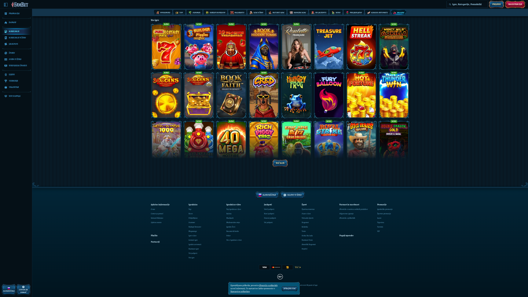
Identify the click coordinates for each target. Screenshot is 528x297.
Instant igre (193, 240)
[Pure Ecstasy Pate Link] (166, 47)
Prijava (496, 4)
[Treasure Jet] (329, 47)
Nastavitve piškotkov (240, 291)
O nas (153, 209)
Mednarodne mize (233, 222)
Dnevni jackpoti (270, 218)
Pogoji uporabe (346, 235)
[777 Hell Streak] (361, 47)
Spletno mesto (156, 222)
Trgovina (380, 222)
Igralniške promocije (385, 209)
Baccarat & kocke (232, 231)
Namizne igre (194, 249)
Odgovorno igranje (346, 213)
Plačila (154, 235)
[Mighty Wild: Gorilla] (394, 47)
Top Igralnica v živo (233, 209)
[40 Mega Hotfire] (231, 144)
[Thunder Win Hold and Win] (394, 95)
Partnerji (155, 241)
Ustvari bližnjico (157, 218)
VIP (378, 231)
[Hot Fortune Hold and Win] (361, 95)
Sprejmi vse (290, 288)
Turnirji (380, 227)
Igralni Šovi (230, 227)
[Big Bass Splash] (361, 144)
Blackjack (229, 218)
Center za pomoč (157, 213)
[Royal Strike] (329, 144)
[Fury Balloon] (329, 95)
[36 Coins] (166, 95)
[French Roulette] (296, 47)
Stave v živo (306, 213)
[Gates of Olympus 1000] (166, 144)
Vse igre (191, 257)
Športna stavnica (308, 209)
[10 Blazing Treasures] (231, 47)
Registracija (515, 4)
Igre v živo (192, 235)
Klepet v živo (294, 195)
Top (190, 209)
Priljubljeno (193, 218)
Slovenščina (269, 195)
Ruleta (229, 213)
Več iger (280, 163)
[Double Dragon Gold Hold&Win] (394, 144)
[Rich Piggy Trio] (263, 144)
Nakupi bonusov (195, 227)
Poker (228, 235)
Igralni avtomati (195, 244)
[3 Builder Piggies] (198, 47)
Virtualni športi (307, 218)
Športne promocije (384, 213)
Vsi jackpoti (193, 253)
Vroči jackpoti (269, 209)
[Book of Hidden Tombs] (263, 47)
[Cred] (263, 95)
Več (296, 267)
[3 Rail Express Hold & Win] (198, 144)
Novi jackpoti (269, 213)
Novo (191, 213)
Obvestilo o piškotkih (347, 218)
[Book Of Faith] (231, 95)
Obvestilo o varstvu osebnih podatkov (353, 209)
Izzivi (379, 218)
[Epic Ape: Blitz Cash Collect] (296, 144)
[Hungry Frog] (296, 95)
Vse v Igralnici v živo (234, 240)
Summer (192, 222)
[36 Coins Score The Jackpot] (198, 95)
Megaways (193, 231)
